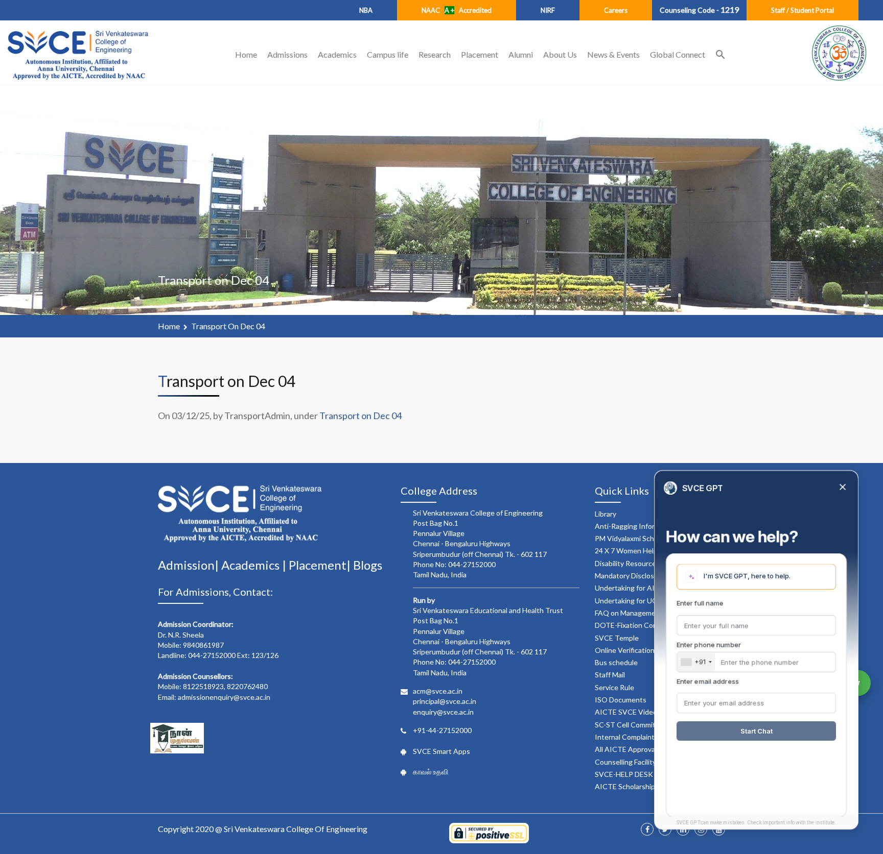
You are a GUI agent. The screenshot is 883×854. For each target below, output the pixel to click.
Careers (616, 10)
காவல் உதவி (430, 771)
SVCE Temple (617, 637)
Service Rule (614, 687)
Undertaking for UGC (629, 600)
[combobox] (696, 662)
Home (246, 54)
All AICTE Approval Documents (645, 749)
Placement (479, 54)
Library (605, 513)
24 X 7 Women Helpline (632, 550)
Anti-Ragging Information (636, 526)
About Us (560, 54)
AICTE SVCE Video (626, 711)
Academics (337, 54)
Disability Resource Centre (638, 563)
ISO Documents (620, 699)
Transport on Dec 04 (228, 326)
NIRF (548, 10)
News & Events (613, 54)
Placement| (321, 564)
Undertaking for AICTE (632, 587)
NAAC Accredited (457, 10)
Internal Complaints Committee (645, 737)
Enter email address (708, 681)
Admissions (287, 54)
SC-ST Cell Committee (631, 724)
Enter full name (700, 603)
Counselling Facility (625, 762)
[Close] (842, 488)
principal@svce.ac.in (444, 701)
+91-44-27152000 (442, 730)
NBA (366, 10)
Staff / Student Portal (802, 10)
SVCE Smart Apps (441, 751)
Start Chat (756, 731)
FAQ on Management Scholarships (650, 612)
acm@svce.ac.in (437, 691)
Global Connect (677, 54)
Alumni (520, 54)
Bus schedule (616, 662)
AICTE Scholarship (625, 786)
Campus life (387, 54)
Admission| (189, 564)
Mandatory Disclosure (630, 575)
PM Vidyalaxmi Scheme (631, 538)
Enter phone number (709, 645)
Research (435, 54)
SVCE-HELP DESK (624, 774)
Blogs (367, 564)
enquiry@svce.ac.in (443, 711)
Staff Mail (610, 674)
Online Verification (625, 650)
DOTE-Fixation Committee (637, 625)
